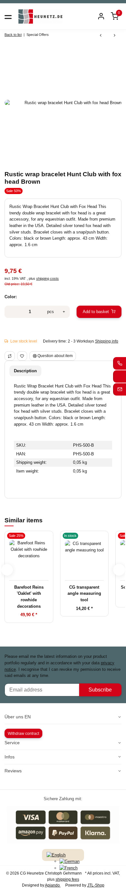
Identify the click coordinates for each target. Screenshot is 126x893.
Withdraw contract (23, 733)
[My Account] (101, 16)
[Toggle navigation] (8, 16)
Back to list (13, 35)
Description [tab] (25, 370)
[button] (114, 16)
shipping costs (47, 278)
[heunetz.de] (40, 16)
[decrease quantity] (11, 311)
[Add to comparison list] (10, 356)
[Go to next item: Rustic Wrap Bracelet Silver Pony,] (114, 36)
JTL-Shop (95, 885)
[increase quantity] (63, 311)
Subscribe (100, 689)
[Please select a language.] (56, 854)
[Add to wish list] (22, 356)
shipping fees (67, 879)
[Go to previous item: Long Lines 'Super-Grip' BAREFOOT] (101, 36)
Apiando (53, 885)
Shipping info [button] (106, 341)
